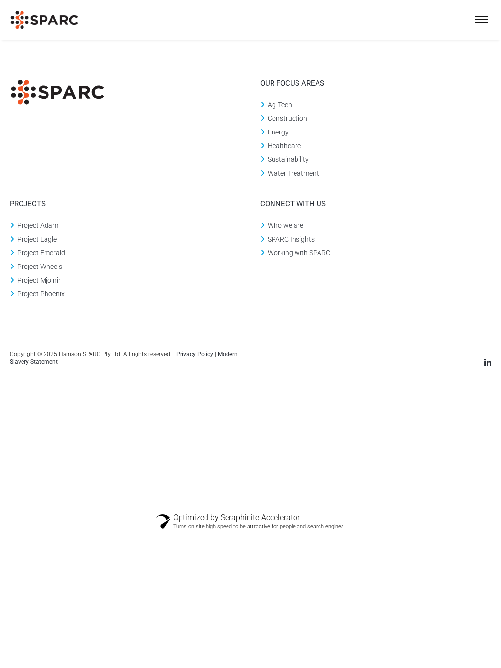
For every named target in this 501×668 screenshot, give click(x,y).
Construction (287, 118)
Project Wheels (39, 266)
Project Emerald (41, 253)
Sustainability (288, 159)
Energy (278, 132)
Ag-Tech (280, 105)
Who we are (285, 225)
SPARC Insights (291, 239)
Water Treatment (293, 173)
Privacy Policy (195, 354)
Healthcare (284, 146)
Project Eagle (37, 239)
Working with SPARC (299, 253)
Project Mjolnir (39, 280)
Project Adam (37, 225)
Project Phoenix (41, 294)
